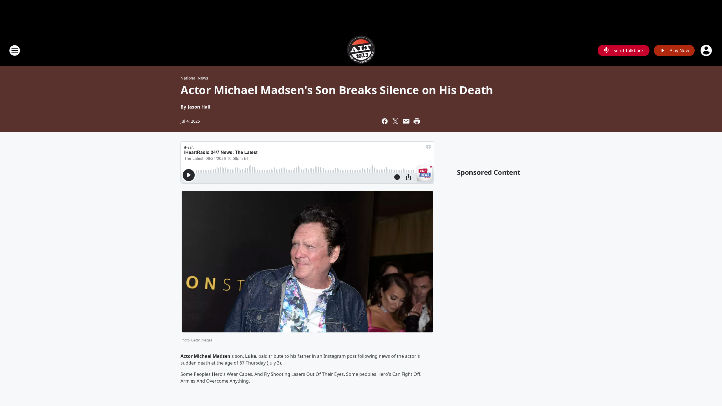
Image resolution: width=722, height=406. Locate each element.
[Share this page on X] (395, 121)
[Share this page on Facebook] (385, 121)
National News (194, 78)
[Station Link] (361, 50)
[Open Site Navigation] (14, 50)
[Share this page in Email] (406, 121)
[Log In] (707, 50)
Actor (187, 356)
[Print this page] (417, 121)
